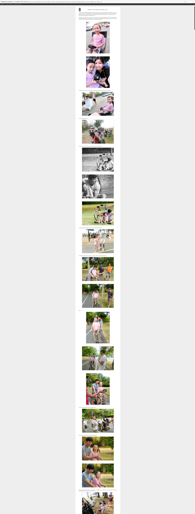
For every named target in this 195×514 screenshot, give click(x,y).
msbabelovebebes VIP (17, 4)
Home (7, 4)
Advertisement (11, 4)
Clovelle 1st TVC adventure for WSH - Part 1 (98, 9)
